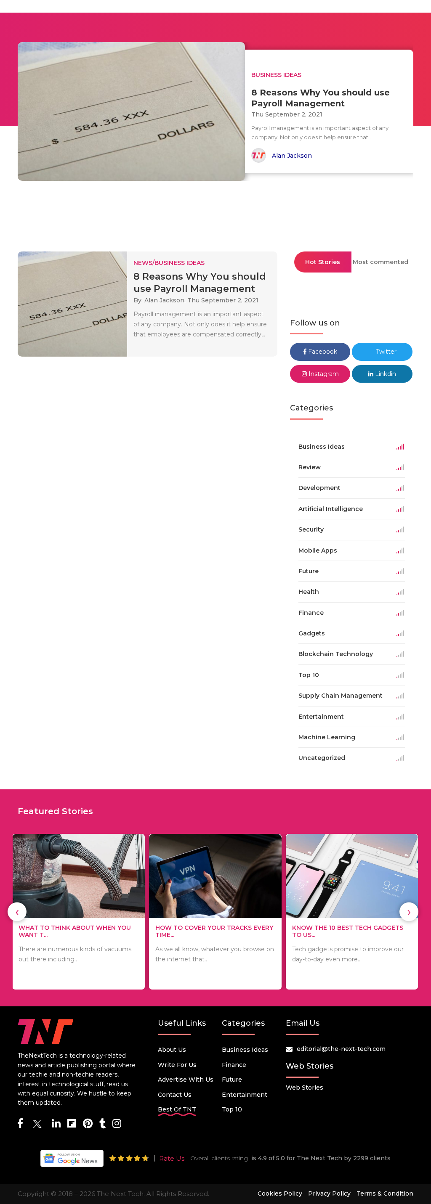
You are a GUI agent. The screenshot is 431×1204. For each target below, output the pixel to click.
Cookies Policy (280, 1193)
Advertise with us (185, 1079)
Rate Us (171, 1158)
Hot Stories (322, 262)
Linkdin (384, 374)
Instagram (323, 374)
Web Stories (304, 1087)
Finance (234, 1065)
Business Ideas (245, 1049)
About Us (172, 1049)
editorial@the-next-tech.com (341, 1049)
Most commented (380, 262)
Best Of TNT (177, 1109)
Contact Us (175, 1094)
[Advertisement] (215, 212)
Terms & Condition (385, 1193)
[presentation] (17, 911)
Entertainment (244, 1094)
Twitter (385, 351)
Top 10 (232, 1109)
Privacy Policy (329, 1193)
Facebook (321, 351)
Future (232, 1079)
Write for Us (177, 1065)
